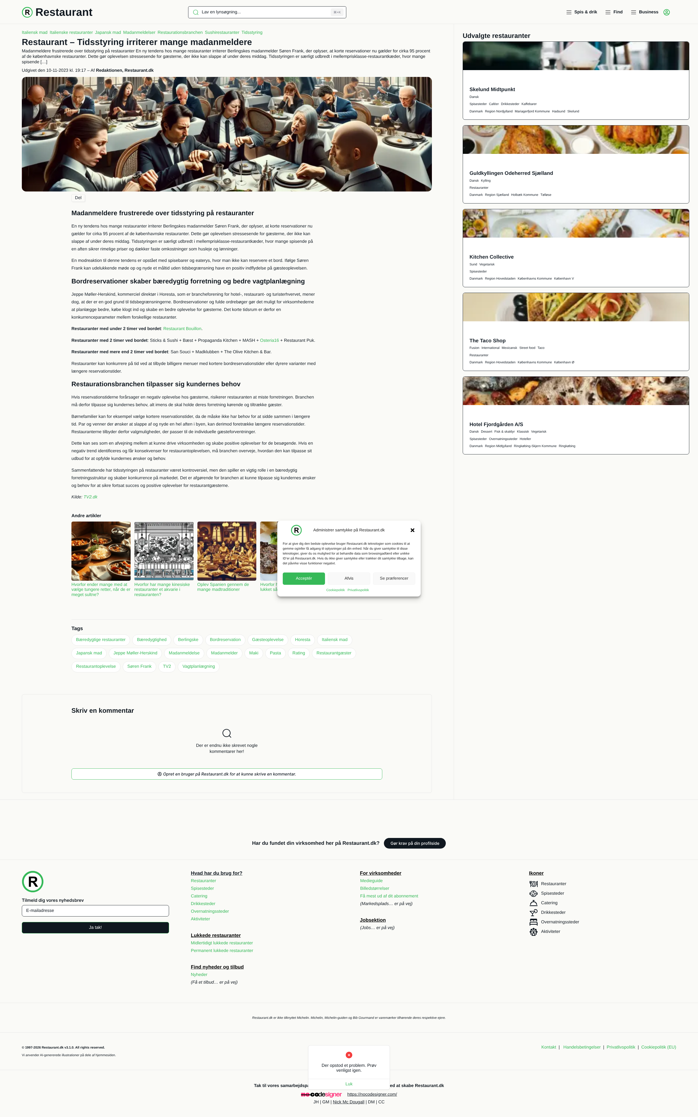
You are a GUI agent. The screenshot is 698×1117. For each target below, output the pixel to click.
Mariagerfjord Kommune (532, 111)
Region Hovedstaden (500, 278)
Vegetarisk (487, 264)
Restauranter (479, 188)
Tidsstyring (252, 32)
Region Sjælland (497, 195)
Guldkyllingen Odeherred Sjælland (511, 173)
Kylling (486, 180)
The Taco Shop (488, 340)
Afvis (349, 578)
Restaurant (63, 12)
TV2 (167, 666)
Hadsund (558, 111)
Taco (540, 348)
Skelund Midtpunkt (492, 89)
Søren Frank (139, 666)
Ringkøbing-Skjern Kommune (535, 446)
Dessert (486, 431)
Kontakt (548, 1047)
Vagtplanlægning (198, 666)
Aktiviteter (200, 919)
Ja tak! (95, 927)
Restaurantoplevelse (96, 666)
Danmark (476, 111)
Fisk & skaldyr (504, 431)
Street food (527, 348)
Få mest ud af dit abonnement (389, 896)
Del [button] (78, 198)
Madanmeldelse (184, 653)
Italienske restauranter (71, 32)
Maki (253, 653)
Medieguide (371, 881)
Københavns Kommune (535, 278)
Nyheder (199, 974)
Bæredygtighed (152, 639)
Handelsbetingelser (582, 1047)
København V (564, 278)
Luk (349, 1084)
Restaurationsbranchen (180, 32)
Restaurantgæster (334, 653)
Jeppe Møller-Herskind (135, 653)
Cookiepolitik (335, 590)
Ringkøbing (567, 446)
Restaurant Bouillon (182, 329)
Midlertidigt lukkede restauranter (222, 943)
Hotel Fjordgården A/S (496, 424)
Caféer (494, 104)
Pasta (275, 653)
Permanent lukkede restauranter (222, 950)
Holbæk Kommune (524, 195)
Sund (473, 264)
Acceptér (304, 578)
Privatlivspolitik (358, 590)
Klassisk (523, 431)
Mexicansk (509, 348)
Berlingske (188, 639)
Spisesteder (478, 104)
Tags (77, 628)
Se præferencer (394, 578)
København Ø (564, 362)
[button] (412, 530)
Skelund (573, 111)
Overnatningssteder (503, 439)
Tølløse (545, 195)
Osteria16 (269, 340)
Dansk (474, 97)
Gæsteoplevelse (268, 639)
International (491, 348)
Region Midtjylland (498, 446)
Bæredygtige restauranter (100, 639)
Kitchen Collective (492, 257)
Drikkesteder (510, 104)
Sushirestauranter (222, 32)
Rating (299, 653)
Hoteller (525, 439)
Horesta (302, 639)
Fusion (474, 348)
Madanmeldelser (139, 32)
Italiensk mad (34, 32)
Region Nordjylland (499, 111)
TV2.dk (90, 497)
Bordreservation (225, 639)
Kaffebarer (529, 104)
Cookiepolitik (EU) (658, 1047)
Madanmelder (224, 653)
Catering (199, 896)
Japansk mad (108, 32)
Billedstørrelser (374, 888)
